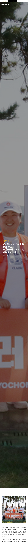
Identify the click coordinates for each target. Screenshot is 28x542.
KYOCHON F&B (5, 5)
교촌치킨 (4, 1)
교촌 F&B (12, 1)
